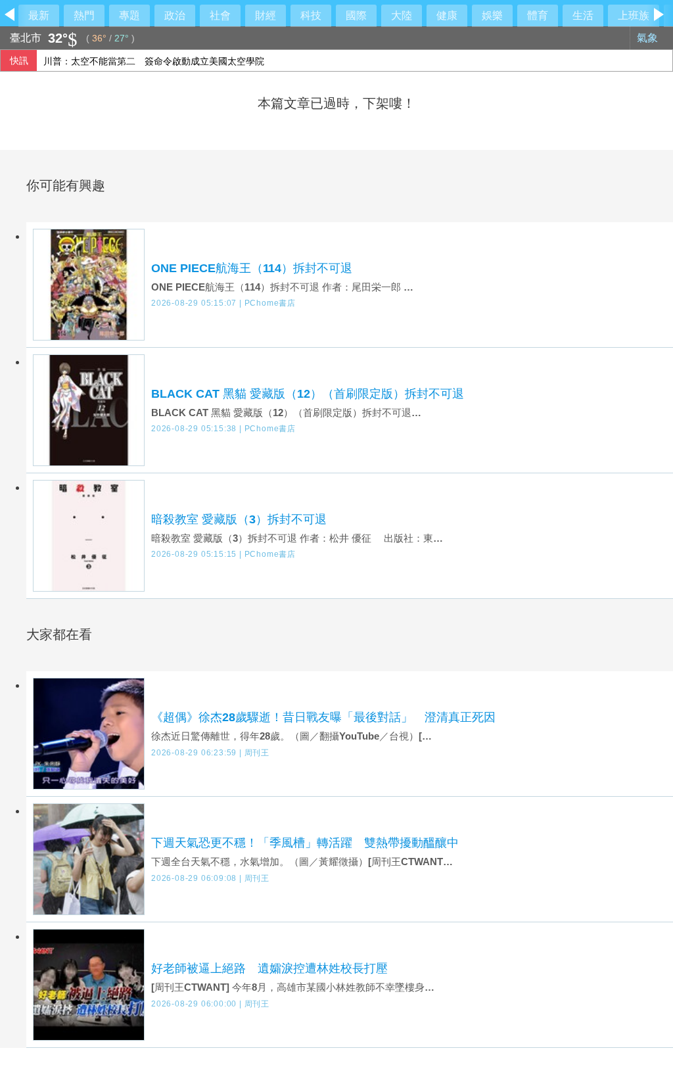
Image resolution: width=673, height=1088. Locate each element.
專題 (129, 15)
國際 (356, 15)
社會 (220, 15)
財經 (265, 15)
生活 (582, 15)
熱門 (84, 15)
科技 (310, 15)
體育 (537, 15)
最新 (38, 15)
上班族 (633, 15)
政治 (174, 15)
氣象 (649, 37)
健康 (446, 15)
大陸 (401, 15)
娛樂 (492, 15)
